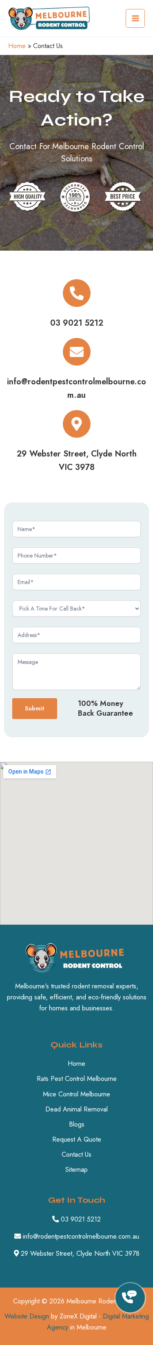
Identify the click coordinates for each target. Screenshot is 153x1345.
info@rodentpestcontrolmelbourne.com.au (80, 1236)
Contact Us (76, 1154)
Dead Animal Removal (76, 1109)
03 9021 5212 (76, 323)
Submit (34, 708)
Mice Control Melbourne (76, 1094)
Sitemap (76, 1169)
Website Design (26, 1316)
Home (17, 46)
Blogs (76, 1124)
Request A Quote (76, 1139)
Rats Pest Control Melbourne (77, 1078)
